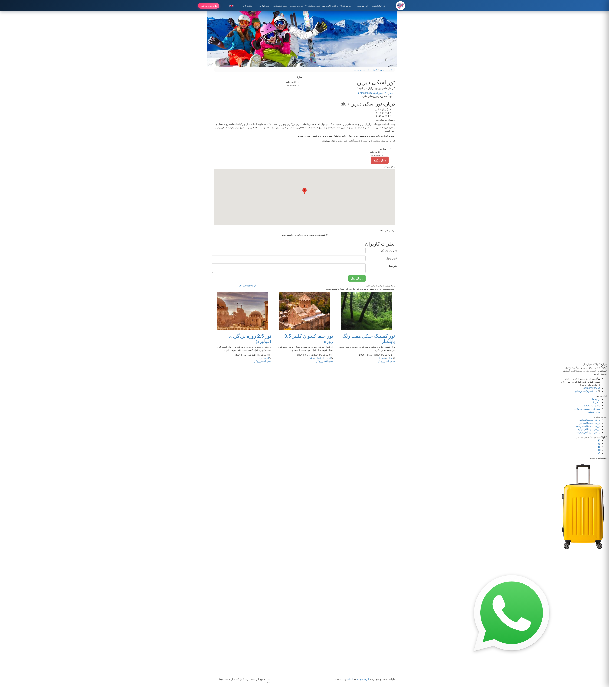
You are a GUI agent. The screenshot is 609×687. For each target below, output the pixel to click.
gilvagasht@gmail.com (586, 391)
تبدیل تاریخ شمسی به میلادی (587, 408)
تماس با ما (595, 402)
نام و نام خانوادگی (388, 250)
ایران (382, 69)
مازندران (382, 357)
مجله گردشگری (280, 5)
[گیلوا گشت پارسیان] (400, 5)
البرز (375, 69)
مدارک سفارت (296, 5)
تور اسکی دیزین (361, 69)
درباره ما (596, 399)
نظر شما (393, 266)
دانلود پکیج (379, 160)
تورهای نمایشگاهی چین (589, 422)
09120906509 (246, 285)
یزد (260, 357)
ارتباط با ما (247, 5)
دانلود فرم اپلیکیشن (591, 405)
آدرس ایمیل (391, 258)
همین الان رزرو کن (384, 93)
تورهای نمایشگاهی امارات (588, 432)
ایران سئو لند (363, 679)
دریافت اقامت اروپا (329, 5)
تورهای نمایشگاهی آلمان (589, 419)
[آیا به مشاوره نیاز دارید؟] (511, 613)
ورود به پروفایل (208, 5)
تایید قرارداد (264, 5)
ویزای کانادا (346, 5)
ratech (350, 679)
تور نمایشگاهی (378, 5)
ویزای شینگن (594, 411)
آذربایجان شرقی (316, 357)
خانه (391, 69)
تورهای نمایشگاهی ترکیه (589, 429)
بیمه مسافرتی (314, 5)
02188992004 (590, 388)
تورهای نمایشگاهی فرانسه (588, 426)
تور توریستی (362, 5)
